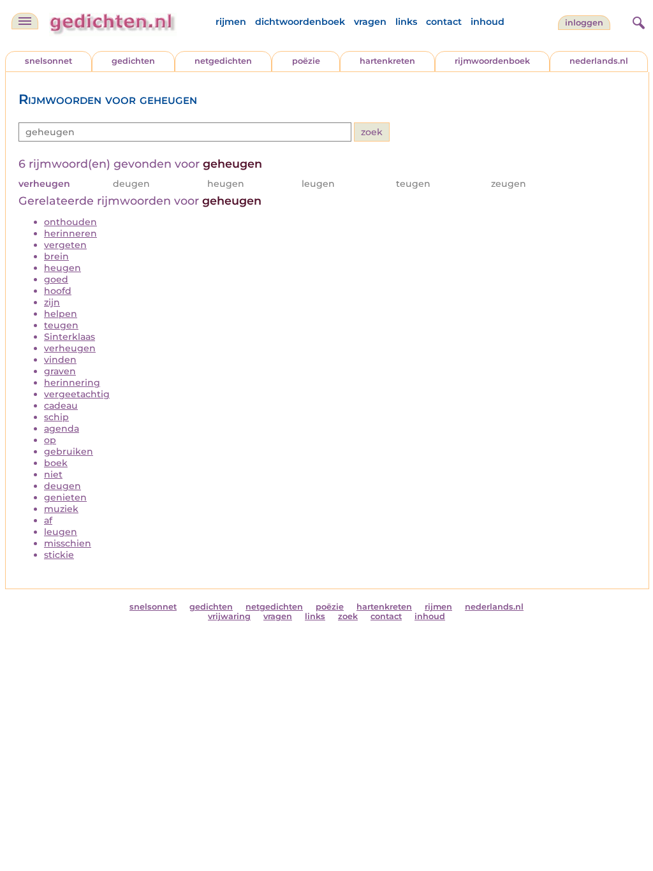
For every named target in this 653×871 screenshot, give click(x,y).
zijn (52, 302)
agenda (61, 428)
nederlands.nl (598, 61)
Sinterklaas (69, 336)
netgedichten (223, 61)
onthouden (70, 222)
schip (56, 417)
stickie (59, 554)
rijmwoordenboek (492, 61)
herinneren (70, 233)
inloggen (584, 22)
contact (444, 21)
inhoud (487, 21)
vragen (370, 21)
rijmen (231, 21)
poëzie (306, 61)
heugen (62, 268)
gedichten (133, 61)
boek (56, 463)
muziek (61, 509)
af (48, 520)
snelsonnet (48, 61)
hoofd (57, 290)
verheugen (70, 348)
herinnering (72, 382)
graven (60, 371)
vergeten (65, 245)
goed (56, 279)
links (406, 21)
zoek (348, 616)
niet (53, 474)
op (50, 440)
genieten (65, 497)
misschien (67, 543)
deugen (62, 486)
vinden (60, 359)
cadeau (61, 405)
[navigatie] (24, 21)
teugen (61, 325)
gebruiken (68, 451)
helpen (60, 313)
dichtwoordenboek (300, 21)
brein (56, 256)
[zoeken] (637, 21)
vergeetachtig (77, 394)
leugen (60, 532)
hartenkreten (387, 61)
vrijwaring (229, 616)
